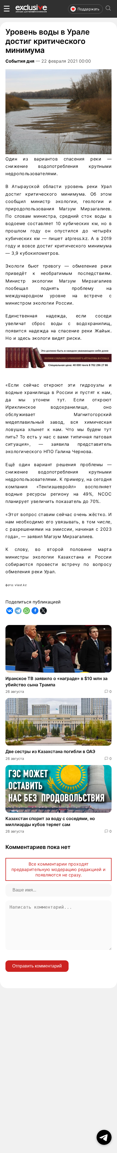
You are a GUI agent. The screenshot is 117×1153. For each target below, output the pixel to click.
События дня (19, 61)
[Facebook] (35, 610)
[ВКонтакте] (9, 610)
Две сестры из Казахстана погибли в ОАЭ (50, 751)
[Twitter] (43, 610)
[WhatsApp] (26, 610)
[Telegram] (18, 610)
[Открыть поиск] (108, 9)
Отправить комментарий (37, 966)
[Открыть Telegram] (104, 1137)
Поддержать (88, 9)
